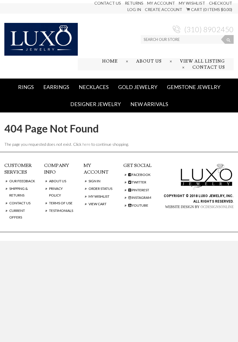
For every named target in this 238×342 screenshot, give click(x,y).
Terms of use (61, 203)
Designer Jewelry (95, 104)
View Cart (98, 204)
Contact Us (107, 3)
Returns (134, 3)
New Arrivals (149, 104)
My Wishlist (192, 3)
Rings (26, 87)
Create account (163, 9)
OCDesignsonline (217, 207)
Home (110, 61)
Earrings (56, 87)
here (86, 144)
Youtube (139, 205)
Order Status (100, 188)
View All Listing (202, 61)
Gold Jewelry (137, 87)
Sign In (94, 181)
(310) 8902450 (209, 29)
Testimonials (61, 210)
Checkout (220, 3)
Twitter (138, 182)
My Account (161, 3)
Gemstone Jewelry (193, 87)
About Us (149, 61)
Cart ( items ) (211, 9)
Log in (134, 9)
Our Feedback (22, 181)
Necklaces (94, 87)
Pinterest (140, 190)
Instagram (141, 197)
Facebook (141, 174)
